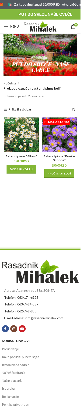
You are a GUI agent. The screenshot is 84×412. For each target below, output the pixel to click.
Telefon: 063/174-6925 (21, 297)
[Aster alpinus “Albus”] (21, 134)
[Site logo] (40, 26)
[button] (21, 169)
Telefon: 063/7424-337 (21, 304)
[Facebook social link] (5, 328)
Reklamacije (10, 397)
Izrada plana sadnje (15, 365)
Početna (10, 83)
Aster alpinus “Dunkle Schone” (59, 158)
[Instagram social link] (13, 328)
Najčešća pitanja (13, 373)
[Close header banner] (74, 4)
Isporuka (8, 388)
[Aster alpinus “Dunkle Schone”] (59, 134)
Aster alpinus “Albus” (21, 156)
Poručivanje (10, 349)
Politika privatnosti (15, 404)
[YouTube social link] (22, 328)
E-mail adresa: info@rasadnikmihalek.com (33, 318)
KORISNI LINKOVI (16, 341)
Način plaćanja (12, 380)
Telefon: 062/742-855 (20, 311)
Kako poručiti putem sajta (20, 357)
